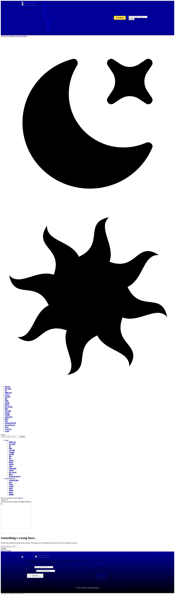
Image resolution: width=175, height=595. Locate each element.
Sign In (20, 498)
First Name (30, 567)
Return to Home (6, 550)
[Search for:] (10, 546)
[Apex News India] (14, 36)
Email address (31, 571)
